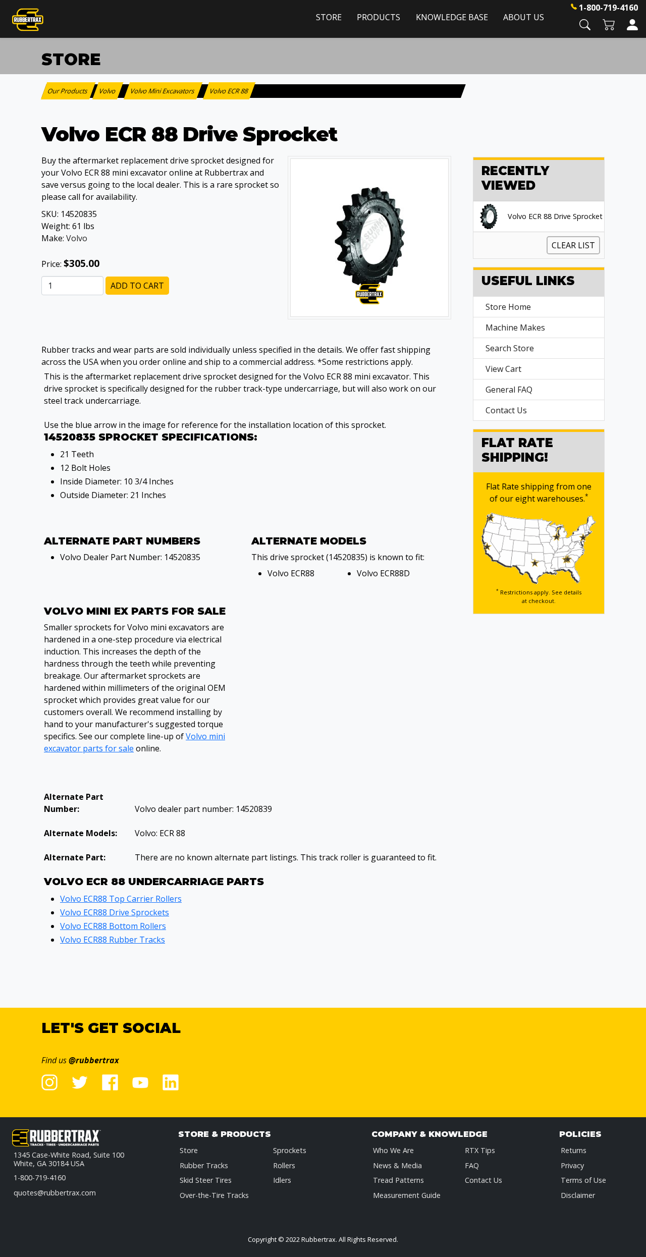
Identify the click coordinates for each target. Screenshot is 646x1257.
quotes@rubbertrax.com (55, 1192)
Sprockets (289, 1150)
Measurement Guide (407, 1195)
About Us (523, 17)
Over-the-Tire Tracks (214, 1195)
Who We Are (393, 1150)
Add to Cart (137, 285)
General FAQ (509, 389)
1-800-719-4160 (608, 7)
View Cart (503, 368)
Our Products (68, 90)
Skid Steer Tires (206, 1180)
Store (329, 17)
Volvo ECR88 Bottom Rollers (113, 926)
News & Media (397, 1165)
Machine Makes (515, 327)
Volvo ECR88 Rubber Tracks (112, 939)
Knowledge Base (452, 17)
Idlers (282, 1180)
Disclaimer (578, 1195)
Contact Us (506, 410)
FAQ (472, 1165)
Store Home (508, 306)
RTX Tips (480, 1150)
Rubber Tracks (204, 1165)
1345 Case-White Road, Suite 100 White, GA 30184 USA (69, 1159)
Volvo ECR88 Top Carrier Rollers (121, 898)
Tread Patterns (398, 1180)
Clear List (573, 245)
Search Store (510, 348)
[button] (584, 24)
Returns (573, 1150)
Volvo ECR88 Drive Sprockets (114, 912)
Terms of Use (583, 1180)
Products (378, 17)
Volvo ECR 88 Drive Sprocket (555, 216)
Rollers (284, 1165)
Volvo (76, 238)
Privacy (572, 1165)
